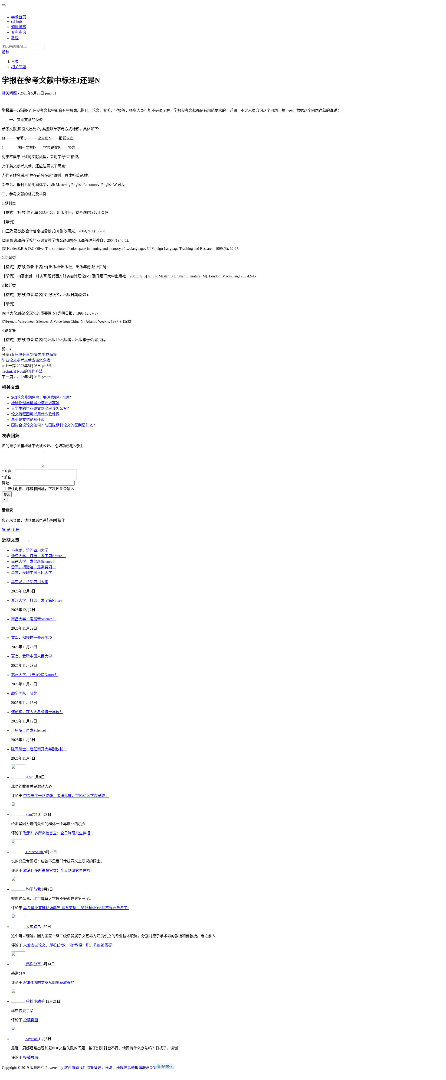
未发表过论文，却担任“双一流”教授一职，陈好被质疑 (67, 945)
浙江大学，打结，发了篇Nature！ (38, 556)
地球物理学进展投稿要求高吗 (35, 403)
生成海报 (49, 355)
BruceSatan (35, 852)
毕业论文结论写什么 (28, 420)
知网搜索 (18, 27)
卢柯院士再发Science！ (30, 730)
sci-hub (16, 21)
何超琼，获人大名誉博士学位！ (37, 712)
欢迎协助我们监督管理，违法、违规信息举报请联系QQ (109, 1068)
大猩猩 (32, 927)
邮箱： (8, 477)
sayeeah (32, 1039)
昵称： (8, 471)
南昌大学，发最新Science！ (33, 561)
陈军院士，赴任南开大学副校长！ (39, 749)
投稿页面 (30, 1020)
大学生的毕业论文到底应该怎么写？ (41, 408)
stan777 (32, 815)
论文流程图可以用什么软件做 (35, 414)
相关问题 (9, 93)
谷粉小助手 (36, 1001)
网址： (7, 483)
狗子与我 (34, 889)
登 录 (6, 530)
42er (29, 777)
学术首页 (18, 17)
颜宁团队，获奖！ (26, 693)
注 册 (15, 530)
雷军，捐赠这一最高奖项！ (33, 567)
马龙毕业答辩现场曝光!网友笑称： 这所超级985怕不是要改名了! (76, 908)
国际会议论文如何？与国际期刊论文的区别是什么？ (54, 425)
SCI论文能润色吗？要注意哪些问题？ (42, 397)
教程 (15, 38)
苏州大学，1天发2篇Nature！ (34, 675)
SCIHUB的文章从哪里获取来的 (48, 983)
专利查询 (18, 32)
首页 (15, 61)
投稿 (5, 52)
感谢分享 (34, 964)
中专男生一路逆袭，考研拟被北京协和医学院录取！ (66, 796)
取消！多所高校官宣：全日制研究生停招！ (58, 833)
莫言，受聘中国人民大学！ (33, 573)
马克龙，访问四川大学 (29, 550)
